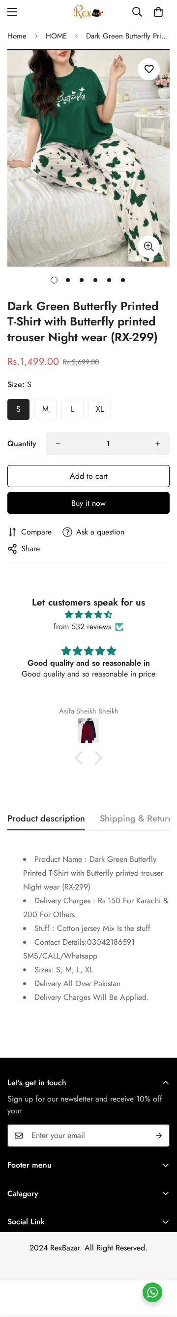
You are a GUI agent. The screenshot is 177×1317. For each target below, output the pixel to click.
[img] (88, 614)
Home (17, 36)
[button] (158, 11)
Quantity (21, 443)
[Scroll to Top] (159, 1265)
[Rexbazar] (88, 11)
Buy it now (88, 503)
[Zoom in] (149, 247)
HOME (56, 36)
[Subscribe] (159, 1135)
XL (100, 409)
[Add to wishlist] (149, 69)
